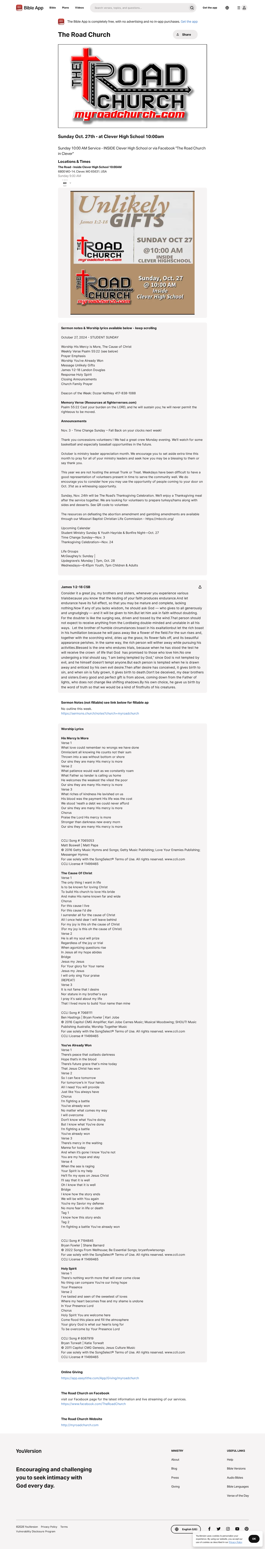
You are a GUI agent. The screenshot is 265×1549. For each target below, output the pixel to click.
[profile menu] (241, 8)
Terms (64, 1526)
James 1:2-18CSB (75, 587)
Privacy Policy (49, 1526)
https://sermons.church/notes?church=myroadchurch (100, 713)
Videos (79, 7)
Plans (65, 7)
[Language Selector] (227, 8)
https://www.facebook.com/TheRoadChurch (93, 1404)
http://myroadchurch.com (80, 1425)
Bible (52, 7)
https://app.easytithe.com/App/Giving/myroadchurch (100, 1378)
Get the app (210, 7)
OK (254, 1538)
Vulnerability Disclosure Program (35, 1531)
